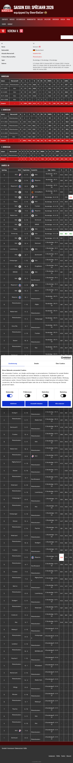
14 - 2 (26, 266)
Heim (19, 170)
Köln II (37, 290)
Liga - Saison (51, 170)
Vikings (15, 687)
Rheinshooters (37, 57)
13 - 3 (26, 278)
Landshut (15, 644)
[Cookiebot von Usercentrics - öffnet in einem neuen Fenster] (62, 358)
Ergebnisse (26, 170)
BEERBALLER (39, 651)
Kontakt (10, 24)
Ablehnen (13, 403)
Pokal (68, 19)
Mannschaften (31, 19)
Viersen (15, 470)
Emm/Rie (15, 326)
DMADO (15, 272)
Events (4, 24)
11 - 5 (26, 224)
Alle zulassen (59, 403)
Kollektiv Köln (37, 53)
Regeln (63, 19)
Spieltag (4, 170)
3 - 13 (26, 285)
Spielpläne (47, 19)
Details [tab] (36, 363)
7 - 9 (26, 192)
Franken (37, 206)
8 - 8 (26, 186)
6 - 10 (26, 175)
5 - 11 (26, 215)
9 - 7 (26, 229)
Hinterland (14, 485)
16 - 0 (26, 340)
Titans (16, 201)
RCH (16, 174)
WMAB (37, 224)
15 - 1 (26, 297)
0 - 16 (26, 694)
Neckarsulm (14, 672)
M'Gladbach (38, 665)
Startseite (5, 19)
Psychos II (14, 658)
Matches (12, 19)
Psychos (37, 528)
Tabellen (39, 19)
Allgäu (15, 229)
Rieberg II (15, 629)
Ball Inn (15, 586)
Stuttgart (15, 412)
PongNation (38, 266)
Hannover (38, 243)
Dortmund (38, 220)
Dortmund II (38, 254)
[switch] (27, 395)
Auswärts (34, 170)
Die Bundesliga (20, 19)
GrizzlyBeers (39, 192)
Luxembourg (14, 249)
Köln (14, 88)
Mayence (37, 180)
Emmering (14, 233)
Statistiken (55, 19)
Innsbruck (14, 615)
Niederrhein (14, 215)
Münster (15, 694)
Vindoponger (14, 260)
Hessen (15, 340)
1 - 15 (26, 249)
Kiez (36, 347)
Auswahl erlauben (36, 403)
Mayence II (14, 186)
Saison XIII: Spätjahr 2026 (34, 7)
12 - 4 (26, 243)
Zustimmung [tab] (12, 363)
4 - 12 (26, 233)
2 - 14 (26, 180)
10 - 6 (26, 197)
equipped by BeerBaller (29, 12)
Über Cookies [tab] (60, 363)
